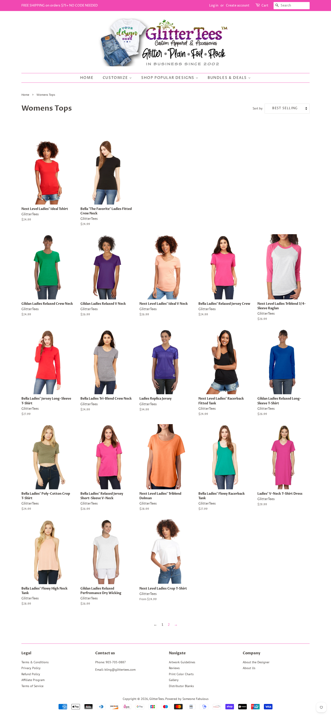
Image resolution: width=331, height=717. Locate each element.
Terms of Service (32, 686)
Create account (237, 5)
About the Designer (256, 662)
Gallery (174, 680)
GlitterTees (156, 699)
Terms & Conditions (35, 662)
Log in (213, 5)
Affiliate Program (33, 680)
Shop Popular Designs (168, 77)
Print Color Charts (181, 674)
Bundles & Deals (228, 77)
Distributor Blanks (181, 686)
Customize (116, 77)
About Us (249, 668)
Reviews (174, 668)
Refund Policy (30, 674)
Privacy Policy (31, 668)
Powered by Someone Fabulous (187, 699)
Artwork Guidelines (182, 662)
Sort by (258, 108)
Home (86, 77)
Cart (264, 5)
